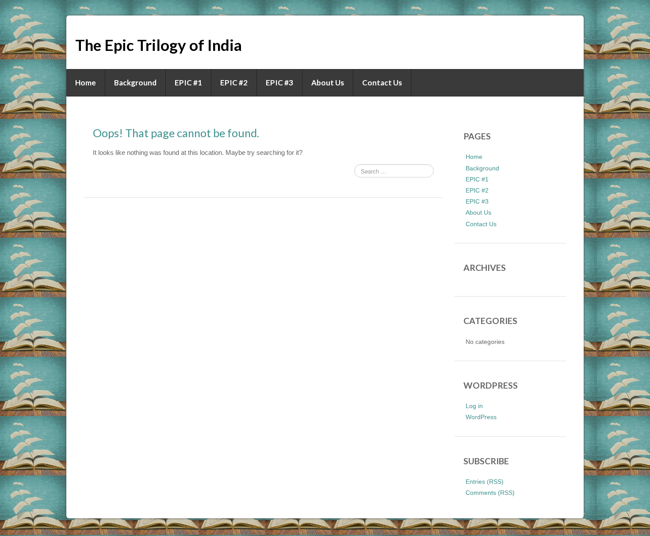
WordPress (481, 416)
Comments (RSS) (490, 492)
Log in (474, 405)
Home (85, 82)
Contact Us (382, 82)
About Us (327, 82)
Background (135, 82)
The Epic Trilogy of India (158, 44)
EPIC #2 (234, 82)
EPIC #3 (279, 82)
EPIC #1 (188, 82)
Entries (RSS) (485, 481)
